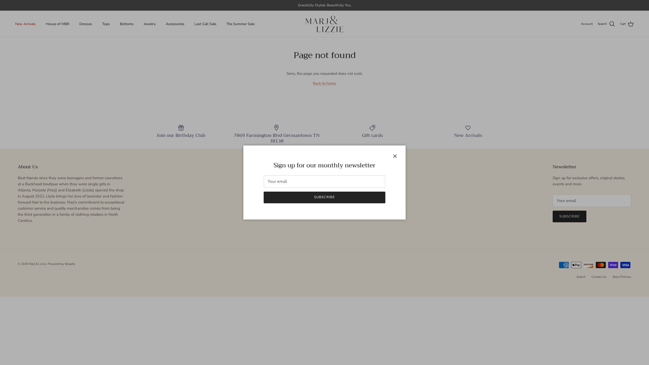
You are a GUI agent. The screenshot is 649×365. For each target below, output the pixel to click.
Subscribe (324, 197)
